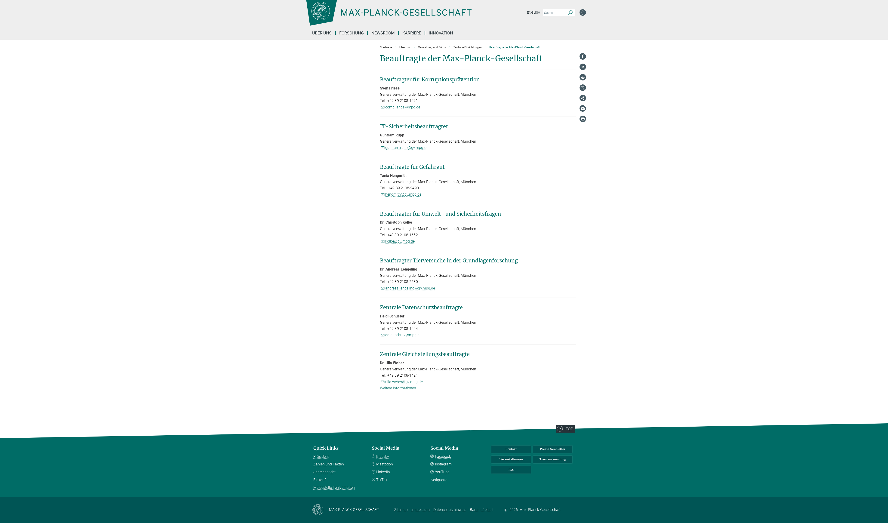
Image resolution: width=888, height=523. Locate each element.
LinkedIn (383, 472)
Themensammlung (553, 459)
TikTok (381, 480)
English (533, 12)
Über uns (322, 33)
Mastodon (384, 464)
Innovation (441, 33)
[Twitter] (582, 87)
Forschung (351, 33)
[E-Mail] (582, 108)
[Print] (582, 118)
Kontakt (511, 449)
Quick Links (326, 448)
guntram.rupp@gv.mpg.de (406, 147)
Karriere (411, 33)
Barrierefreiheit (481, 510)
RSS (511, 469)
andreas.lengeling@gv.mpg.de (410, 288)
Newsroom (383, 33)
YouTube (442, 472)
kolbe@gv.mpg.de (400, 241)
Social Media (385, 448)
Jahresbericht (324, 472)
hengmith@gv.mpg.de (403, 194)
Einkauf (319, 480)
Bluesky (382, 456)
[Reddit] (582, 77)
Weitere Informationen (398, 388)
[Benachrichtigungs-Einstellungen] (583, 12)
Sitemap (401, 510)
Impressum (420, 510)
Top (569, 429)
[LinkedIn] (582, 66)
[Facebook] (582, 56)
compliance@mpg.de (402, 107)
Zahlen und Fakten (328, 464)
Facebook (443, 456)
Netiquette (439, 480)
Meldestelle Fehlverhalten (334, 487)
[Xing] (582, 98)
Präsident (321, 456)
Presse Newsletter (552, 449)
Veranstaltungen (511, 459)
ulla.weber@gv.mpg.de (404, 382)
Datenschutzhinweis (449, 510)
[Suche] (570, 12)
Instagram (443, 464)
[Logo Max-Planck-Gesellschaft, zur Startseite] (388, 16)
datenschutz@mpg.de (403, 335)
